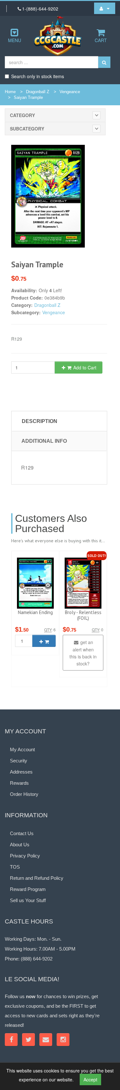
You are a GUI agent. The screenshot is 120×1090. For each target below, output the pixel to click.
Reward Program (28, 889)
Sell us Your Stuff (28, 900)
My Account (22, 749)
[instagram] (63, 1039)
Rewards (19, 783)
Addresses (21, 772)
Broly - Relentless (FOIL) (83, 615)
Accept (90, 1079)
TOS (15, 867)
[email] (45, 1039)
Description (39, 421)
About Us (19, 844)
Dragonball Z (37, 91)
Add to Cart (84, 367)
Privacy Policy (25, 855)
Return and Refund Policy (36, 878)
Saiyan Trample (28, 97)
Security (18, 760)
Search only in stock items (37, 76)
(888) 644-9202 (36, 958)
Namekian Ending (35, 612)
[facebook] (11, 1039)
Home (10, 91)
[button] (104, 8)
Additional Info (44, 441)
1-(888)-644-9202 (40, 8)
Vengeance (70, 91)
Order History (24, 794)
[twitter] (28, 1039)
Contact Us (22, 833)
